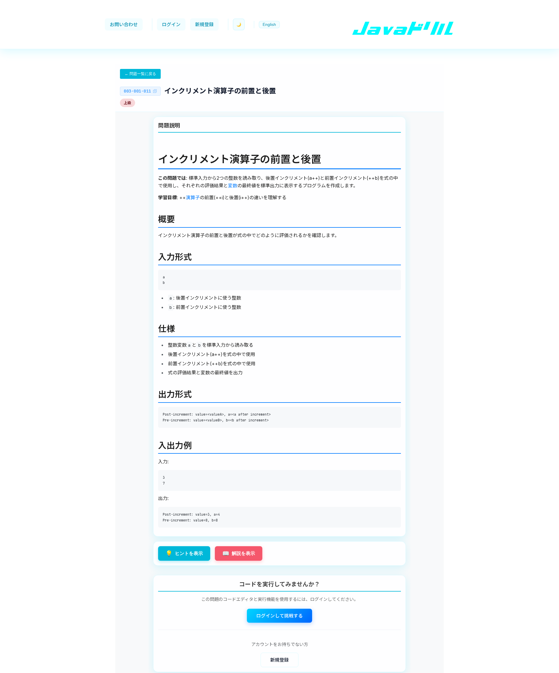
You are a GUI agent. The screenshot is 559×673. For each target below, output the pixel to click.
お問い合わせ (124, 24)
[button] (269, 24)
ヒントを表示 (184, 553)
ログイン (171, 24)
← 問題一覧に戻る (140, 74)
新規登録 (204, 24)
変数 (232, 185)
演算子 (193, 197)
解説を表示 (238, 553)
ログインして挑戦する (279, 616)
